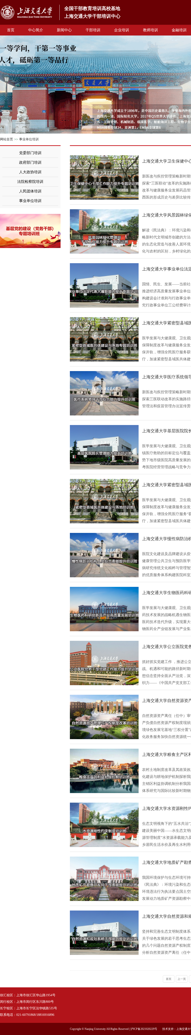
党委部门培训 (30, 153)
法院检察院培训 (30, 182)
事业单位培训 (29, 139)
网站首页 (6, 139)
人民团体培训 (30, 191)
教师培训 (150, 30)
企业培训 (121, 30)
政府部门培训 (30, 162)
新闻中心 (64, 30)
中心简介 (35, 30)
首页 (10, 30)
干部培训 (92, 30)
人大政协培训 (30, 172)
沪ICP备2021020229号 (143, 1029)
